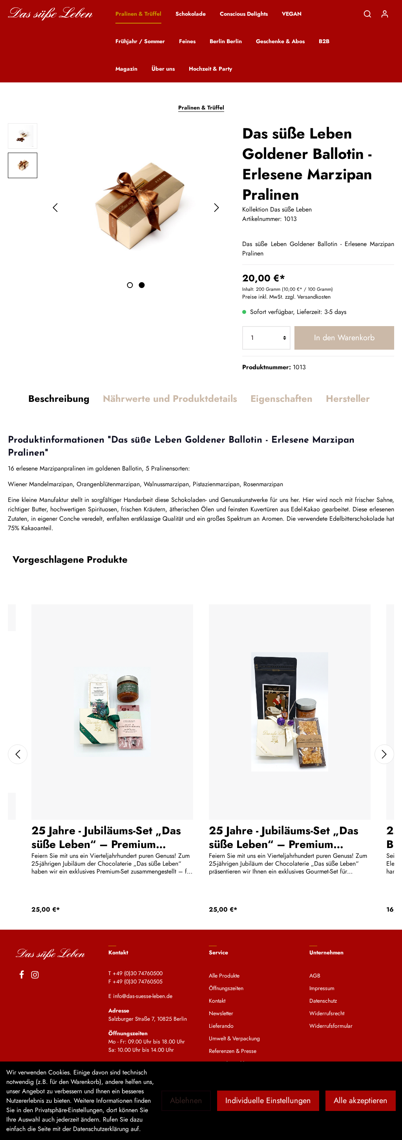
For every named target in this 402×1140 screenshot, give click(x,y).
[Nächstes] (217, 207)
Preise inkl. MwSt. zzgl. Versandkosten (286, 297)
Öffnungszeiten (226, 988)
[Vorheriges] (55, 207)
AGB (314, 975)
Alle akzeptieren (360, 1100)
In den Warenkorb (344, 337)
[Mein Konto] (385, 14)
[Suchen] (367, 14)
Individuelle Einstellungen (268, 1100)
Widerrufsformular (331, 1026)
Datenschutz (323, 1001)
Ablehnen (186, 1100)
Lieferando (221, 1026)
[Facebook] (21, 975)
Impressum (321, 988)
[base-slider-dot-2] (141, 285)
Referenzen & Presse (232, 1051)
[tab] (59, 399)
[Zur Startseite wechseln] (50, 14)
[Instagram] (35, 975)
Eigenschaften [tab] (281, 398)
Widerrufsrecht (326, 1013)
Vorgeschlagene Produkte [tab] (70, 559)
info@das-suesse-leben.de (142, 996)
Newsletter (221, 1013)
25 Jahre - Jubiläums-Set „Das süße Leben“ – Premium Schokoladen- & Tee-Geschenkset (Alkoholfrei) (106, 837)
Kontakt (217, 1001)
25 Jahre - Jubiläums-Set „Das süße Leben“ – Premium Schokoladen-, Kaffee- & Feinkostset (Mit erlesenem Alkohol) (283, 837)
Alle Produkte (224, 975)
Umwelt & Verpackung (234, 1038)
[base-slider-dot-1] (130, 285)
